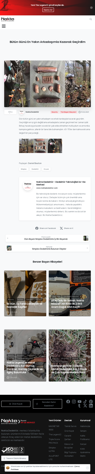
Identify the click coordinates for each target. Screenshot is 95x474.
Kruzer (46, 169)
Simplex (24, 169)
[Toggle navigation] (3, 26)
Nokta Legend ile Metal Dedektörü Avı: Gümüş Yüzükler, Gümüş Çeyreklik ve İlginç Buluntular (25, 367)
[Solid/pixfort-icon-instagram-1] (74, 401)
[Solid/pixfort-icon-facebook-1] (68, 401)
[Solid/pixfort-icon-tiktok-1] (85, 401)
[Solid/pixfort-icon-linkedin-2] (91, 405)
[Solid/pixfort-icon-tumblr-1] (79, 405)
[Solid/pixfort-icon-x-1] (85, 405)
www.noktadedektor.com (47, 188)
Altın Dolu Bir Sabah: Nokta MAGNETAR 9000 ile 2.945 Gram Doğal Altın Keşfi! (67, 304)
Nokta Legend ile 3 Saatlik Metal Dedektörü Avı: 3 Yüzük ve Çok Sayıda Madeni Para (69, 369)
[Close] (91, 7)
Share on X (68, 228)
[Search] (91, 19)
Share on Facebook (48, 228)
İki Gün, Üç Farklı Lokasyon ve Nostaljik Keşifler (24, 305)
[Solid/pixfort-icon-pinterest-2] (91, 401)
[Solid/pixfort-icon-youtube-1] (79, 401)
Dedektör (35, 169)
